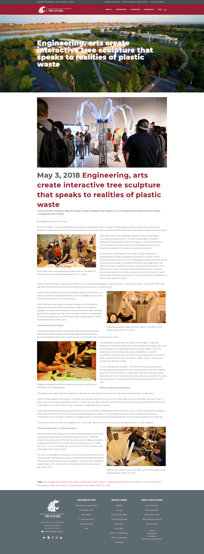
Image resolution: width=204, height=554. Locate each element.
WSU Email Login (119, 514)
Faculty (85, 211)
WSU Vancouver (152, 514)
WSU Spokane (151, 510)
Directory (119, 524)
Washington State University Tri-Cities (56, 485)
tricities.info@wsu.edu (53, 531)
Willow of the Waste (85, 485)
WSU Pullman (152, 505)
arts (45, 482)
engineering (66, 482)
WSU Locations (157, 2)
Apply (72, 2)
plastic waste (79, 482)
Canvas (119, 510)
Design (77, 211)
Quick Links (142, 2)
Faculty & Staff (128, 2)
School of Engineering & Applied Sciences (133, 211)
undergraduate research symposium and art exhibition (134, 482)
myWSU (119, 505)
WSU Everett (152, 524)
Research (110, 211)
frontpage (93, 211)
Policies (152, 531)
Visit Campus (61, 2)
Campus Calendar (119, 519)
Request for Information (86, 505)
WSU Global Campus (151, 519)
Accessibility (151, 536)
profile (102, 211)
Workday (119, 542)
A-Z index (119, 528)
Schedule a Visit (86, 510)
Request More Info (45, 2)
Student (156, 211)
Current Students (112, 2)
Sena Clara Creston (96, 482)
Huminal (71, 464)
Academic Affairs (62, 211)
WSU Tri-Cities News (119, 533)
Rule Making (152, 533)
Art (72, 211)
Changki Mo (53, 482)
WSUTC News (57, 214)
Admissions (86, 514)
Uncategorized (44, 214)
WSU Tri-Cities (103, 485)
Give (86, 528)
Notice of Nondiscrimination (152, 539)
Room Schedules (119, 537)
